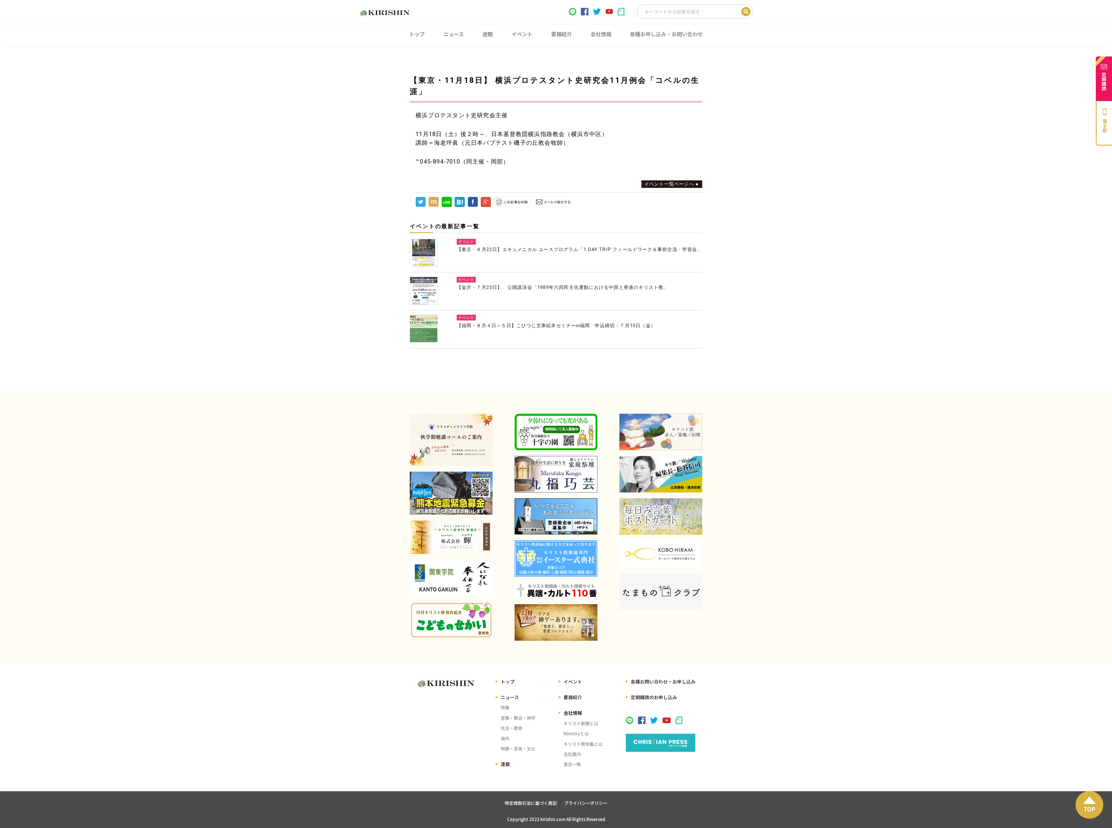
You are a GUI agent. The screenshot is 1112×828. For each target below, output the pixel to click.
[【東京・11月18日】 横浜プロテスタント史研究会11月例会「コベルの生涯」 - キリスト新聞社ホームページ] (460, 205)
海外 (505, 738)
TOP (1089, 809)
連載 (505, 764)
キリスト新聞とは (581, 723)
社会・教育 (511, 728)
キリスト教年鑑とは (583, 744)
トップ (508, 681)
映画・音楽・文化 (518, 748)
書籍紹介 (573, 697)
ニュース (510, 697)
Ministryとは (576, 733)
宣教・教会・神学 (518, 718)
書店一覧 (572, 764)
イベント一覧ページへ (669, 184)
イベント (573, 681)
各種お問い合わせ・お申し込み (663, 681)
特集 (505, 707)
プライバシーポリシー (586, 803)
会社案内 (572, 754)
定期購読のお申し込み (654, 697)
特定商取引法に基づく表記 (531, 803)
